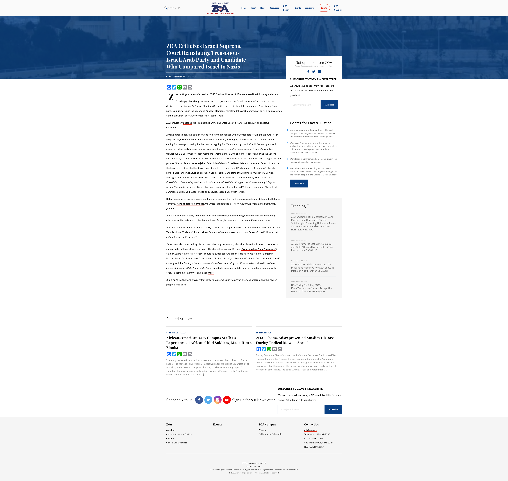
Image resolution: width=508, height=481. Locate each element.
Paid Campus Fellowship (270, 434)
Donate (324, 8)
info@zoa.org (310, 430)
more (211, 272)
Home (243, 8)
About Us (170, 430)
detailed (187, 122)
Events (298, 8)
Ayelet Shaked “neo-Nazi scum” (258, 248)
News (262, 8)
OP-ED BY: (176, 333)
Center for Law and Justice (179, 434)
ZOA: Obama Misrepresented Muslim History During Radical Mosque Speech (295, 340)
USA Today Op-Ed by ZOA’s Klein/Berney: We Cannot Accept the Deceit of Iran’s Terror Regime (311, 288)
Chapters (170, 438)
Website (262, 430)
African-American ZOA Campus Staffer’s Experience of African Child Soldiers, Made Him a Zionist (209, 342)
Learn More (299, 183)
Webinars (309, 8)
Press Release (179, 76)
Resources (274, 8)
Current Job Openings (176, 442)
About (253, 8)
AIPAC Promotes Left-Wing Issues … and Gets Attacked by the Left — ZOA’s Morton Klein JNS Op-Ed (312, 247)
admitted (203, 177)
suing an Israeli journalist (190, 203)
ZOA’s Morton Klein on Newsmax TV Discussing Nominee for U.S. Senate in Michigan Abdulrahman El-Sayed (312, 267)
